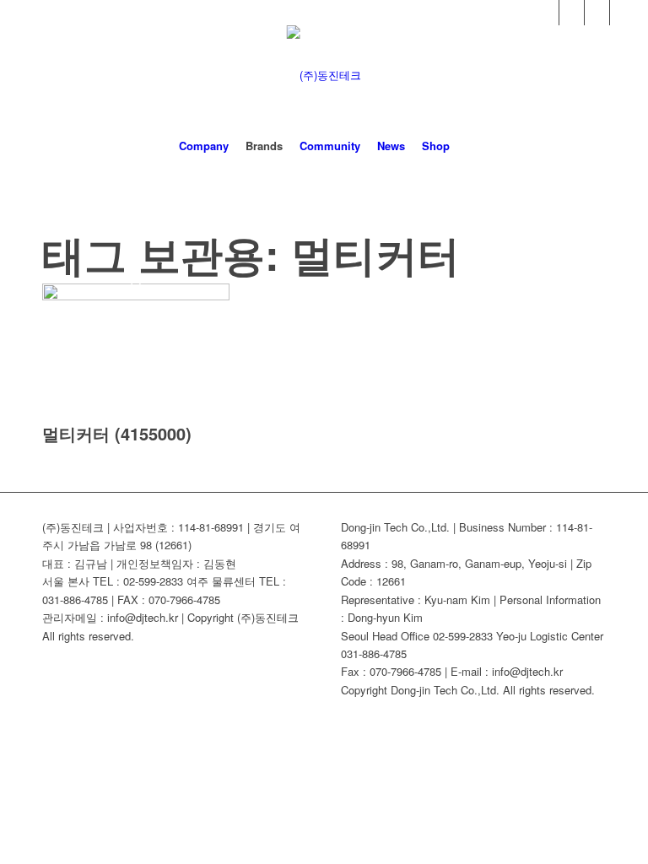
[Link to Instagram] (622, 12)
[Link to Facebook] (546, 12)
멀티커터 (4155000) (117, 433)
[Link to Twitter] (597, 12)
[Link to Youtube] (571, 12)
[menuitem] (203, 146)
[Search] (468, 146)
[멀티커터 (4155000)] (136, 296)
